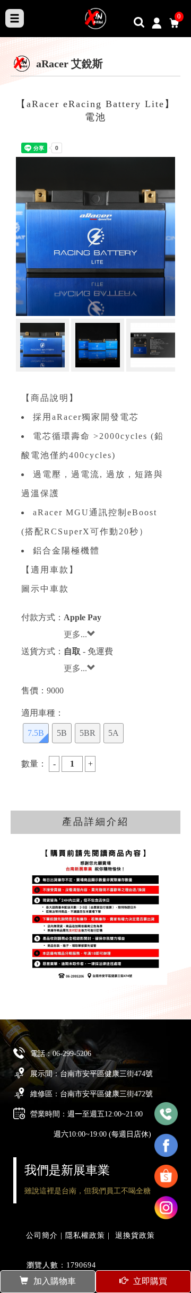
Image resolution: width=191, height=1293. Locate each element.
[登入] (156, 22)
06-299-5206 (72, 1053)
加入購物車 (54, 1281)
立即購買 (150, 1281)
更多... (75, 634)
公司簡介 (42, 1235)
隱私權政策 (85, 1235)
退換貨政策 (135, 1235)
